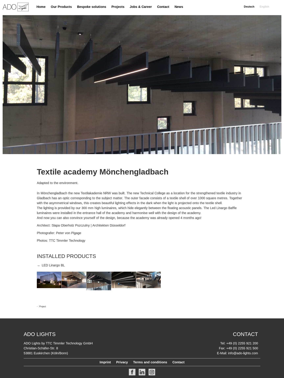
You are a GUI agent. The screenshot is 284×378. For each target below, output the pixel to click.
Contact (163, 7)
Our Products (61, 7)
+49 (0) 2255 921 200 (242, 343)
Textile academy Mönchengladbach (102, 171)
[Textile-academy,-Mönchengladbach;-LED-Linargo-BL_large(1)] (98, 281)
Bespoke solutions (91, 7)
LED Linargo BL (53, 265)
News (179, 7)
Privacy (122, 362)
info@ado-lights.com (243, 353)
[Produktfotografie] (49, 280)
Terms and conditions (150, 362)
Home (41, 7)
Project (42, 306)
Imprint (105, 362)
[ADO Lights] (16, 10)
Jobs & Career (141, 7)
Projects (117, 7)
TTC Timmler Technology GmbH (69, 343)
